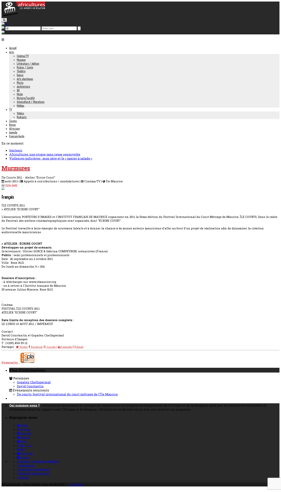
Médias (20, 106)
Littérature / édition (28, 64)
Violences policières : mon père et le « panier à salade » (50, 158)
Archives (75, 484)
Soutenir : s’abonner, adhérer (38, 461)
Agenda (13, 132)
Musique (21, 60)
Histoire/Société (26, 98)
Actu (11, 52)
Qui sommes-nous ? (24, 405)
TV (10, 109)
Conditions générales (33, 469)
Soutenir (15, 150)
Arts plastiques (25, 79)
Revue (12, 125)
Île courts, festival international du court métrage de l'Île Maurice (67, 394)
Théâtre (21, 71)
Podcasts (22, 117)
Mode (20, 94)
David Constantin (30, 386)
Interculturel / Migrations (31, 102)
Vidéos (20, 113)
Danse (20, 75)
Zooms (13, 121)
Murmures (16, 168)
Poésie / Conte (25, 67)
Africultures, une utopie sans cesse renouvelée (44, 154)
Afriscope (14, 129)
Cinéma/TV (23, 56)
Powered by (11, 362)
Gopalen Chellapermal (34, 382)
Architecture (23, 86)
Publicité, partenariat (33, 473)
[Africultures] (23, 16)
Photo (20, 83)
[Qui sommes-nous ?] (3, 32)
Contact (23, 477)
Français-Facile (16, 136)
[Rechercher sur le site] (4, 20)
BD (18, 90)
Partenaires (26, 465)
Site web (11, 185)
